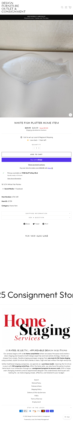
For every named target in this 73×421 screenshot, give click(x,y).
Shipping (29, 130)
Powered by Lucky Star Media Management (36, 419)
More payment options (36, 165)
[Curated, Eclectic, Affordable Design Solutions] (36, 328)
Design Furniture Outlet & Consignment (14, 7)
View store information (14, 178)
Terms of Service (36, 399)
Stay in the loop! (36, 407)
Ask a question (36, 217)
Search (36, 380)
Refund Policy (36, 383)
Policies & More (36, 386)
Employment (36, 402)
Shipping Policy (36, 389)
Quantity (36, 144)
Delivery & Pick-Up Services (36, 392)
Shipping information (36, 213)
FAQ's (36, 396)
